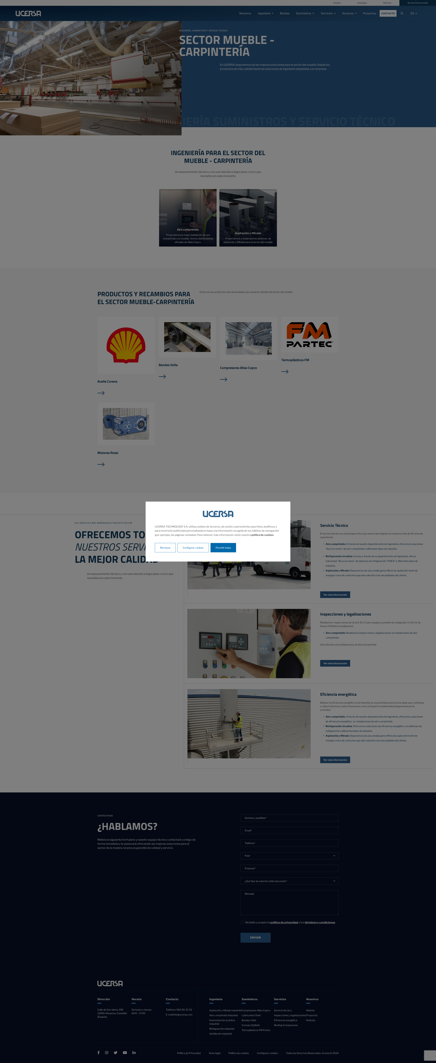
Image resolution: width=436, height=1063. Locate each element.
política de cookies (262, 535)
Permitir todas (223, 547)
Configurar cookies (193, 547)
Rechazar (165, 547)
